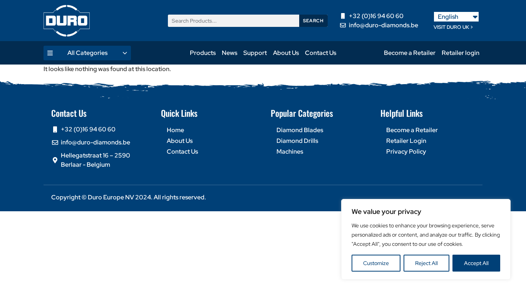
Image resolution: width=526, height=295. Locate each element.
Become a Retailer (410, 53)
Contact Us (320, 53)
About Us (286, 53)
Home (175, 130)
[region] (426, 239)
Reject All (426, 263)
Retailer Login (406, 141)
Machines (289, 152)
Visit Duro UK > (453, 27)
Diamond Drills (297, 141)
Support (255, 53)
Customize (376, 263)
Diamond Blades (299, 130)
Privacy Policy (406, 152)
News (229, 53)
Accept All (476, 263)
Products (203, 53)
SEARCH (313, 21)
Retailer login (460, 53)
